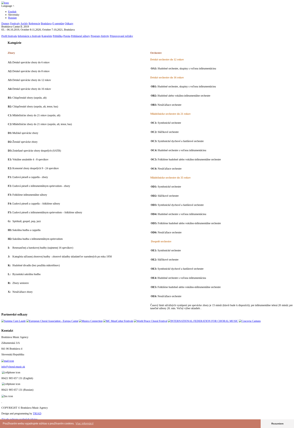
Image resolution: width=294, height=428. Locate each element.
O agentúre (58, 23)
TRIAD (37, 413)
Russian (12, 17)
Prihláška (58, 36)
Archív (24, 23)
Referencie (34, 23)
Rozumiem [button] (277, 423)
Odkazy (69, 23)
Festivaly (15, 23)
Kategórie (47, 36)
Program (95, 36)
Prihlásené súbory (80, 36)
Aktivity (104, 36)
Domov (5, 23)
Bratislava (46, 23)
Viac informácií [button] (84, 423)
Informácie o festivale (29, 36)
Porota (66, 36)
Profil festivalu (9, 36)
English (12, 11)
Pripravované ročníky (121, 36)
